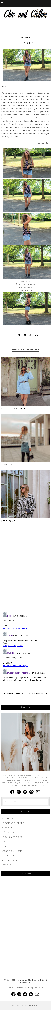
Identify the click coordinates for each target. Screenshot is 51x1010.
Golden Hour (8, 465)
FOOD (4, 846)
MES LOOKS (26, 37)
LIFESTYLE (6, 865)
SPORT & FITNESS (9, 855)
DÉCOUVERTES (8, 827)
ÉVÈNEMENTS (7, 832)
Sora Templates (31, 1005)
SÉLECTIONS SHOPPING (12, 823)
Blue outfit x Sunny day (13, 408)
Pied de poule (8, 521)
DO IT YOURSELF (9, 860)
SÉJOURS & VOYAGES (11, 837)
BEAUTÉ (5, 841)
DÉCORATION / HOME (11, 851)
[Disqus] (25, 573)
